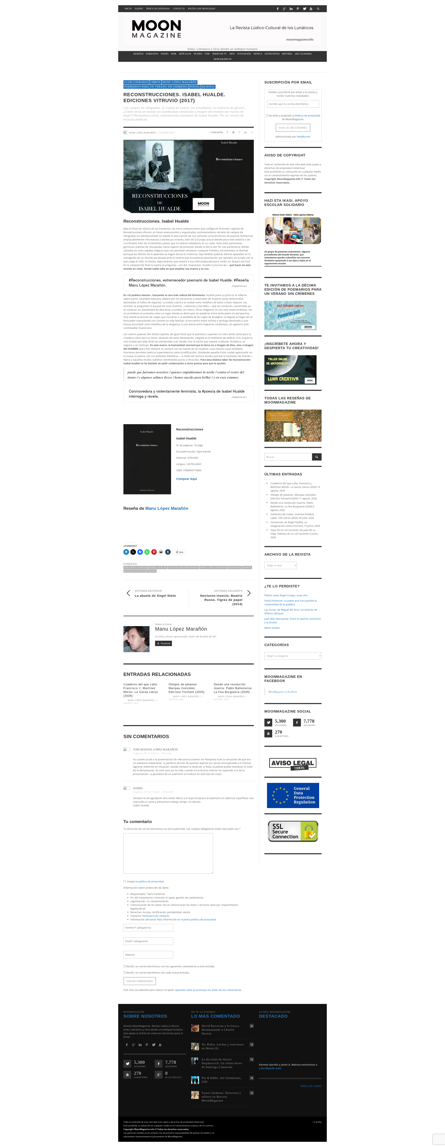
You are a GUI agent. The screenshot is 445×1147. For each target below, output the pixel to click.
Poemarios (234, 567)
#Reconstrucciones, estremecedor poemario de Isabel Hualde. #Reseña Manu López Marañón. (189, 282)
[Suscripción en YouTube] (268, 733)
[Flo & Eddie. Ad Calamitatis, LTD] (195, 1079)
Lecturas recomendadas (183, 567)
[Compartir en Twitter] (233, 132)
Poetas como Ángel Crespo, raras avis (286, 595)
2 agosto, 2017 (167, 132)
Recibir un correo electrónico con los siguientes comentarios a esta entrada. (170, 966)
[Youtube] (311, 8)
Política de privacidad (307, 115)
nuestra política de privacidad (198, 919)
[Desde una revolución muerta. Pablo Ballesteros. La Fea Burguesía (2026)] (234, 714)
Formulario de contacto (155, 915)
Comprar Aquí (186, 479)
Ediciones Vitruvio (135, 567)
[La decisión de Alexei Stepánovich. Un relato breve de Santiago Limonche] (195, 1061)
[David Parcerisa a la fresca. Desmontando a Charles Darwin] (195, 1027)
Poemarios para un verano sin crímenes (156, 86)
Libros (155, 82)
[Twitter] (304, 8)
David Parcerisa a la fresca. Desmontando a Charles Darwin (221, 1029)
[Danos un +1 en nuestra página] (159, 1075)
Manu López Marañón (180, 82)
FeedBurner (303, 136)
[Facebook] (277, 8)
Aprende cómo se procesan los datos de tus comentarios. (208, 990)
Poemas (246, 567)
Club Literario (136, 82)
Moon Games (272, 627)
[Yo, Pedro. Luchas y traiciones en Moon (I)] (195, 1046)
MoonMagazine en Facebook (283, 691)
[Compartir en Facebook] (227, 132)
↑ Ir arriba (317, 1121)
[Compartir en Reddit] (251, 132)
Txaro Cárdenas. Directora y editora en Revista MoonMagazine (221, 1096)
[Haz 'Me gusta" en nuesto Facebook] (297, 722)
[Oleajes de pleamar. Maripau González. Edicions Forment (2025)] (189, 714)
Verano (151, 571)
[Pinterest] (297, 8)
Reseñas (208, 86)
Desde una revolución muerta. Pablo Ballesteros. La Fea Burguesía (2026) (233, 688)
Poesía (195, 86)
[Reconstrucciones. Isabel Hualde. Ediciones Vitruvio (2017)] (188, 176)
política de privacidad (151, 881)
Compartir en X (239, 286)
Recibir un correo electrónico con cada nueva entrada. (158, 972)
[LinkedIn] (291, 8)
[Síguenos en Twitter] (268, 722)
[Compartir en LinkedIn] (245, 132)
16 (251, 1044)
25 (251, 1026)
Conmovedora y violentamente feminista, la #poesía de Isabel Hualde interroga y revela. (187, 393)
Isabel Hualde (158, 567)
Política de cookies (311, 1086)
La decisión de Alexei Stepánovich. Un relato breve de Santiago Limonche (222, 1063)
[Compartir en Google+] (239, 132)
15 (251, 1093)
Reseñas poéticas (134, 571)
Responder (167, 753)
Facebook (165, 643)
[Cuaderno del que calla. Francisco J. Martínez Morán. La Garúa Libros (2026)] (143, 718)
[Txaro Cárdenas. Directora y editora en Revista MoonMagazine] (195, 1094)
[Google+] (284, 8)
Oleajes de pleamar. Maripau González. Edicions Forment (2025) (187, 688)
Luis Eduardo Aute (270, 1068)
